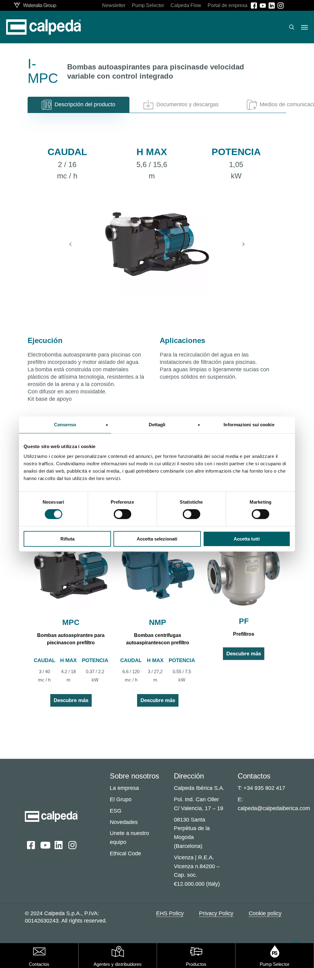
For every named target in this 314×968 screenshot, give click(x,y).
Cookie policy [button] (265, 913)
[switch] (122, 514)
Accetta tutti (247, 538)
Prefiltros (243, 634)
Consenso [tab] (65, 424)
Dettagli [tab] (157, 424)
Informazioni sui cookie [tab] (249, 424)
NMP (157, 622)
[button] (304, 27)
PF (244, 621)
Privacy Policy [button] (216, 913)
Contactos (39, 964)
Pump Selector (274, 964)
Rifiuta (67, 538)
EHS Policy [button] (170, 913)
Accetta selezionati (157, 538)
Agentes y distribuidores (118, 964)
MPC (70, 622)
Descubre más (71, 700)
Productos (196, 964)
